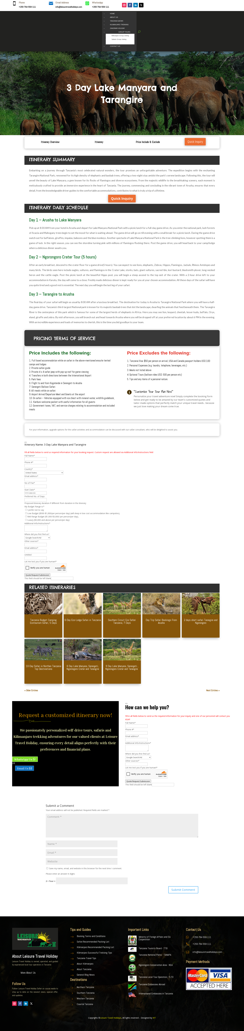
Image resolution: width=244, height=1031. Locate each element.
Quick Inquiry (195, 142)
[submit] (25, 442)
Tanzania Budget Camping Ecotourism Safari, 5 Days (43, 621)
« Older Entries (31, 690)
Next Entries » (213, 690)
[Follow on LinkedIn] (135, 5)
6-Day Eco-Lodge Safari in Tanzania (83, 620)
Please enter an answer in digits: (60, 873)
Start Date (29, 489)
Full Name (29, 455)
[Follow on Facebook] (130, 5)
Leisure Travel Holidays (110, 1017)
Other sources (31, 541)
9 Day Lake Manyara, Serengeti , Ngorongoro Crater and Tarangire (122, 667)
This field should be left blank (37, 578)
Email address (31, 476)
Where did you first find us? (36, 534)
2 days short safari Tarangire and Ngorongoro (200, 621)
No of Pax (29, 483)
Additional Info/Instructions (37, 523)
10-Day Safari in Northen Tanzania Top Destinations (43, 667)
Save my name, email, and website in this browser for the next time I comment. (85, 868)
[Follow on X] (141, 5)
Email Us (22, 768)
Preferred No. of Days (34, 496)
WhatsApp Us (23, 759)
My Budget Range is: (34, 506)
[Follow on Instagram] (124, 5)
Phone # (28, 462)
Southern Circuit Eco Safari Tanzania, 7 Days (122, 621)
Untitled (27, 554)
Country (28, 469)
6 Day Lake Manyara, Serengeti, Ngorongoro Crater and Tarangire (83, 667)
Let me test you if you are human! (40, 561)
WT (154, 1017)
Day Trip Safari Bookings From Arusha (161, 621)
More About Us (28, 972)
